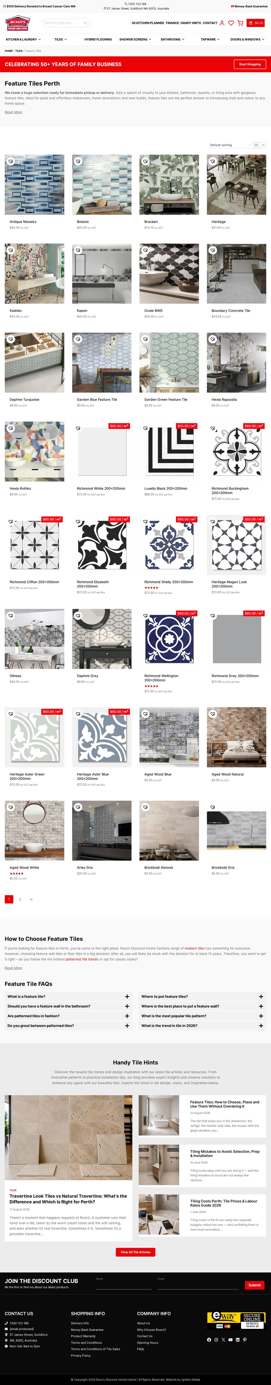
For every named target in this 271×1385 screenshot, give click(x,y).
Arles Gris (85, 868)
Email (161, 1278)
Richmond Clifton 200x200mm (34, 582)
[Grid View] (256, 145)
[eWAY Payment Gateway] (236, 1320)
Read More (13, 112)
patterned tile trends (82, 959)
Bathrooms (171, 39)
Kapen (82, 311)
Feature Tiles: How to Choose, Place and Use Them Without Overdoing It (224, 1104)
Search (86, 23)
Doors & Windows (245, 39)
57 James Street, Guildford (28, 1335)
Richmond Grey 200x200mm (235, 676)
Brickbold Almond (158, 868)
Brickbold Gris (223, 868)
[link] (256, 23)
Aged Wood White (24, 868)
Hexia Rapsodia (224, 400)
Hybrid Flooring (98, 39)
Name (99, 1278)
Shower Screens (133, 39)
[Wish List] (231, 23)
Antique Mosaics (23, 222)
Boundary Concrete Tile (231, 311)
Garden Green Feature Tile (165, 400)
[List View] (263, 145)
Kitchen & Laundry (21, 39)
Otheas (15, 676)
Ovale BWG (153, 311)
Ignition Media (191, 1379)
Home (9, 50)
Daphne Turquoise (24, 400)
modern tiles (195, 948)
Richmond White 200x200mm (101, 488)
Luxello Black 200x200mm (165, 488)
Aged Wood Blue (157, 774)
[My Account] (222, 23)
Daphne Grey (87, 676)
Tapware (208, 39)
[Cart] (240, 23)
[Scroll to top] (262, 1370)
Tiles (59, 39)
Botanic (83, 222)
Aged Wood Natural (228, 774)
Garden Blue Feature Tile (97, 400)
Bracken (151, 222)
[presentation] (68, 1137)
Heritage (219, 222)
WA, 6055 (16, 1340)
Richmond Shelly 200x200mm (168, 582)
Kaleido (16, 311)
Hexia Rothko (20, 488)
